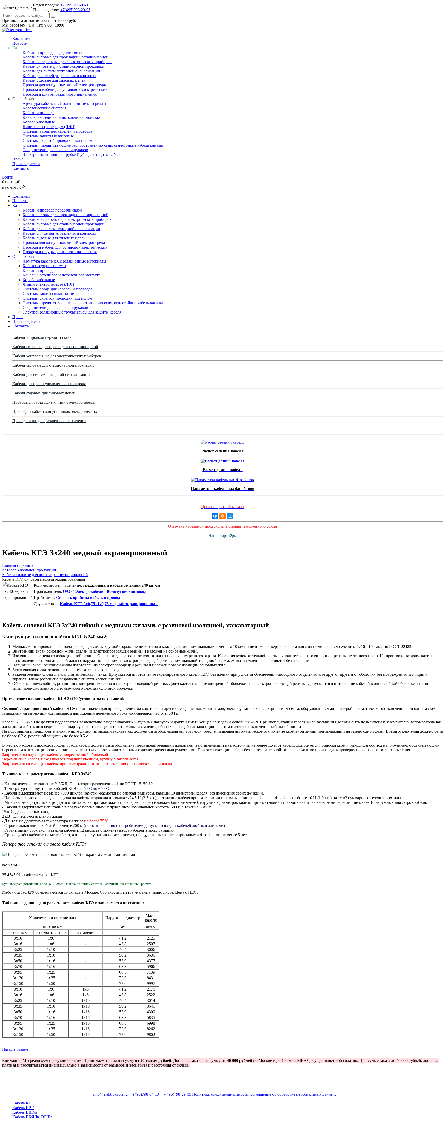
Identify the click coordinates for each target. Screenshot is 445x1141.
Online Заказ (23, 256)
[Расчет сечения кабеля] (222, 441)
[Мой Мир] (230, 516)
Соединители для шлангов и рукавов (55, 150)
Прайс (17, 159)
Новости (20, 43)
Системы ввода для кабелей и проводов (58, 131)
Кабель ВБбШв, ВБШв (32, 1117)
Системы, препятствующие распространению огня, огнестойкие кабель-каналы (93, 145)
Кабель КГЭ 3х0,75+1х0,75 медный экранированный (109, 604)
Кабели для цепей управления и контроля (59, 75)
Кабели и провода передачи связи (52, 52)
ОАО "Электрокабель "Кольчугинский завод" (106, 591)
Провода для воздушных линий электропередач (65, 85)
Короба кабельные (39, 122)
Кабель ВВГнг (25, 1112)
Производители (26, 164)
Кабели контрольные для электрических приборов (67, 62)
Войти (7, 177)
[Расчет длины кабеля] (223, 460)
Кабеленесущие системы (44, 108)
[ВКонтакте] (215, 516)
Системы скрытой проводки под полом (57, 140)
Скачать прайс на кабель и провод (88, 597)
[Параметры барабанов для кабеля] (222, 478)
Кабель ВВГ (23, 1107)
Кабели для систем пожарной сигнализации (61, 71)
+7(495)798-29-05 (75, 9)
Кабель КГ (21, 1103)
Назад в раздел (15, 1049)
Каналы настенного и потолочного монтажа (62, 117)
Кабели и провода (38, 113)
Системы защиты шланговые (48, 136)
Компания (21, 38)
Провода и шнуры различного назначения (60, 94)
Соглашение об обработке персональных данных (293, 1094)
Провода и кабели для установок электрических (65, 89)
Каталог (19, 205)
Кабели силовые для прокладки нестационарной (65, 57)
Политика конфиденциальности (220, 1094)
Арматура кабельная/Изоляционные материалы (64, 103)
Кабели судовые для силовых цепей (54, 80)
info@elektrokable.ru (110, 1094)
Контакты (21, 168)
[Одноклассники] (222, 516)
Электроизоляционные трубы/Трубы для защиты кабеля (72, 154)
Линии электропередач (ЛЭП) (49, 126)
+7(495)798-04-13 (75, 5)
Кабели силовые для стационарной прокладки (63, 66)
